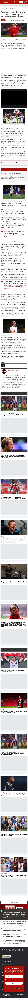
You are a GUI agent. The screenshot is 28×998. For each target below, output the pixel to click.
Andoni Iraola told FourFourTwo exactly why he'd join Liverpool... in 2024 (14, 929)
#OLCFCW (7, 285)
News (3, 20)
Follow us (17, 39)
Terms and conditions (6, 961)
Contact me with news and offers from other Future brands (14, 980)
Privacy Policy (18, 988)
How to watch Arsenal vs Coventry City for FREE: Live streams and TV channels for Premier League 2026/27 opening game (14, 923)
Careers (3, 975)
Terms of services (16, 173)
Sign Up (14, 983)
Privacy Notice (18, 174)
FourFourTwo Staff (10, 20)
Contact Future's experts (7, 964)
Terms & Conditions (12, 988)
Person (3, 8)
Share (4, 39)
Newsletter (24, 39)
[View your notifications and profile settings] (14, 2)
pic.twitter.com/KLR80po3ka (15, 286)
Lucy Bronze (12, 8)
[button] (1, 2)
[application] (14, 98)
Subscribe (21, 1)
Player (7, 8)
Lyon (3, 365)
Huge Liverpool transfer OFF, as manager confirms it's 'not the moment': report (14, 935)
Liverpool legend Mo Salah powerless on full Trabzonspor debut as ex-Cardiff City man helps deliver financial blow (14, 942)
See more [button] (14, 241)
